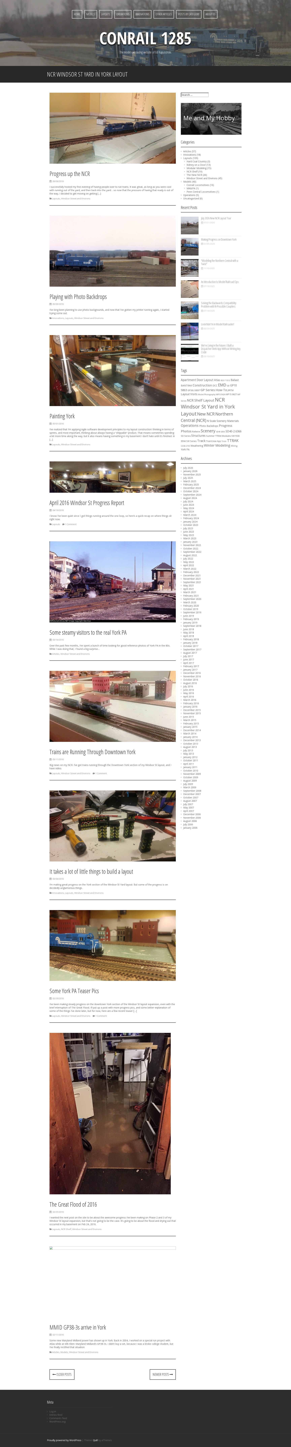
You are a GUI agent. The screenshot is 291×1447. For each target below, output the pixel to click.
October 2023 (190, 525)
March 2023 (189, 538)
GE (228, 385)
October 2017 (190, 646)
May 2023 (188, 535)
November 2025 (192, 474)
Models (90, 14)
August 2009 (190, 780)
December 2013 (192, 740)
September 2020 (192, 599)
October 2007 (190, 797)
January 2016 (190, 706)
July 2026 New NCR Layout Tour (216, 218)
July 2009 (188, 784)
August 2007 (190, 800)
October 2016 (190, 679)
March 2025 (189, 481)
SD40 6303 (220, 431)
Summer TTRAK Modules (218, 436)
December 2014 (192, 730)
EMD (222, 385)
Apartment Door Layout (197, 380)
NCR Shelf (66, 1229)
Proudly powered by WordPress (64, 1440)
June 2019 (188, 615)
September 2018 (192, 625)
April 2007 (188, 810)
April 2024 (188, 511)
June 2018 (188, 629)
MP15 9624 (220, 394)
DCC (215, 385)
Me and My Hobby (209, 118)
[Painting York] (113, 371)
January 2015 (190, 726)
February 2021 (191, 595)
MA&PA (191, 188)
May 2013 (188, 753)
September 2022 (192, 551)
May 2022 (188, 562)
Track (201, 441)
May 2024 (188, 508)
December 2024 (192, 488)
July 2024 (188, 501)
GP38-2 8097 (194, 390)
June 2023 (188, 531)
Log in (52, 1411)
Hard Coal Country (197, 161)
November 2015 (192, 713)
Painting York (62, 416)
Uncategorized (191, 198)
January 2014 (190, 736)
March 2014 (189, 733)
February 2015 (191, 723)
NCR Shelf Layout (200, 400)
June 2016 (188, 689)
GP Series (208, 390)
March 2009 (189, 787)
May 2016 (188, 693)
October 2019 (190, 609)
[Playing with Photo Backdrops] (113, 251)
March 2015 (189, 720)
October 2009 (190, 777)
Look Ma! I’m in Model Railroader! (217, 324)
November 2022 (192, 545)
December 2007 (192, 794)
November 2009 (192, 773)
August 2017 (190, 652)
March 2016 (189, 699)
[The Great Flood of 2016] (110, 1114)
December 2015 (192, 710)
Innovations (142, 14)
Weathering (197, 445)
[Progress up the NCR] (113, 128)
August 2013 (190, 747)
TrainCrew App (213, 441)
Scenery (208, 430)
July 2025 (188, 477)
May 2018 (188, 632)
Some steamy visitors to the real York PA (88, 632)
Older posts (64, 1374)
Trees (224, 441)
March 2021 (189, 592)
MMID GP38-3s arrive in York (78, 1327)
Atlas (217, 380)
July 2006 (188, 824)
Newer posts (161, 1374)
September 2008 (192, 790)
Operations (122, 14)
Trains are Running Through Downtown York (92, 752)
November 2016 (192, 676)
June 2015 (188, 716)
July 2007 (188, 804)
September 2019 (192, 612)
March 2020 (189, 602)
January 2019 (190, 622)
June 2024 (188, 504)
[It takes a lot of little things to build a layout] (113, 826)
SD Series (186, 436)
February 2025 (191, 484)
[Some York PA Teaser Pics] (113, 946)
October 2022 (190, 548)
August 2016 (190, 683)
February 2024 (191, 518)
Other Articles (164, 14)
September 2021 (192, 582)
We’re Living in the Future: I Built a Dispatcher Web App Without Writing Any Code (220, 348)
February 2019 (191, 619)
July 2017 (188, 656)
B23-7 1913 (225, 380)
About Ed (210, 14)
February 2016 (191, 703)
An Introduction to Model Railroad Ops (220, 282)
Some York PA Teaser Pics (74, 991)
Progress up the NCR (70, 174)
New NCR (206, 414)
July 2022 (188, 558)
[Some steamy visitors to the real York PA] (113, 582)
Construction (202, 385)
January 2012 (190, 757)
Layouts (105, 14)
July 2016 (188, 686)
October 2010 (190, 770)
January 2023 (190, 541)
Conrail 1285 (145, 37)
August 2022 (190, 555)
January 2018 (190, 642)
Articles (55, 653)
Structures (198, 436)
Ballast (235, 380)
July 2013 (188, 750)
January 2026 (190, 471)
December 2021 (192, 575)
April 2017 (188, 662)
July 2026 (188, 467)
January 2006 (190, 827)
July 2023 (188, 528)
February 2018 (191, 639)
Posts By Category (188, 14)
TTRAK (232, 440)
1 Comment (70, 524)
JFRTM (231, 390)
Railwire (196, 431)
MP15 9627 (231, 394)
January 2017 (190, 669)
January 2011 (190, 767)
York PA (185, 449)
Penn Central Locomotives (201, 191)
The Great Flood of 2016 (73, 1204)
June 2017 (188, 659)
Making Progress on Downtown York (218, 239)
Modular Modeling (196, 168)
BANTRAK (186, 385)
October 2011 (190, 760)
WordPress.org (57, 1421)
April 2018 (188, 636)
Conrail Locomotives (198, 185)
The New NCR (194, 174)
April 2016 (188, 696)
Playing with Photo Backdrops (78, 297)
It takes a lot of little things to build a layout (91, 871)
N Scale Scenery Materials (223, 421)
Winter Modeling (217, 445)
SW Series (191, 441)
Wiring (234, 445)
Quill (95, 1440)
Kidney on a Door (196, 164)
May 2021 (188, 585)
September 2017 (192, 649)
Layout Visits (189, 394)
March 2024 (189, 514)
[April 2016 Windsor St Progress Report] (113, 477)
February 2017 (191, 666)
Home (77, 14)
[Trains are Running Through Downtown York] (113, 707)
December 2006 (192, 814)
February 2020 (191, 605)
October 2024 (190, 491)
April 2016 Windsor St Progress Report (87, 503)
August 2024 (190, 498)
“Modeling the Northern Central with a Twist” (219, 262)
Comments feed (58, 1418)
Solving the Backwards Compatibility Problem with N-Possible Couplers (218, 304)
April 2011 (188, 763)
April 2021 (188, 588)
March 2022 (189, 568)
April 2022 (188, 565)
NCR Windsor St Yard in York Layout (208, 406)
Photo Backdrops (208, 425)
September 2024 (192, 494)
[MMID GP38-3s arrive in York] (113, 1282)
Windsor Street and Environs (75, 198)
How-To (221, 390)
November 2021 (192, 578)
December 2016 (192, 673)
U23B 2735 (185, 446)
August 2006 (190, 821)
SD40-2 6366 (233, 431)
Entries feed (55, 1414)
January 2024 (190, 521)
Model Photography (206, 394)
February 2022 (191, 572)
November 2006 (192, 817)
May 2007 (188, 807)
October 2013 (190, 743)
